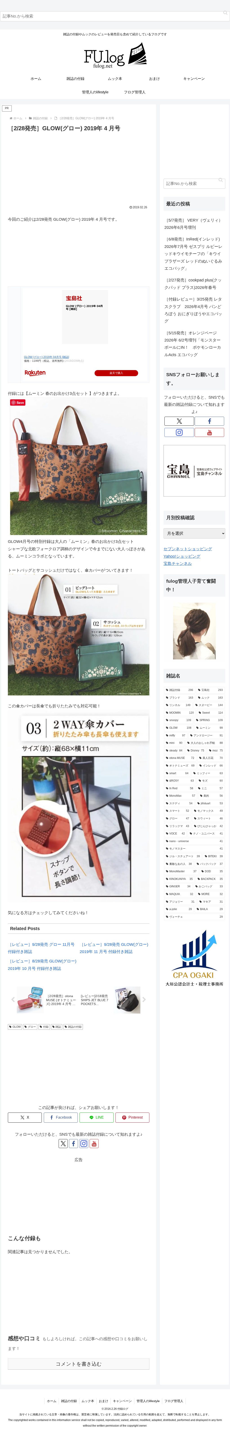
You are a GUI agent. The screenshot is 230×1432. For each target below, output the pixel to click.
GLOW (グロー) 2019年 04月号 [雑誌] (46, 357)
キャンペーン (122, 1401)
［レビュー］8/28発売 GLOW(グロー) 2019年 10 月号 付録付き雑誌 (42, 965)
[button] (225, 12)
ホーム (51, 1401)
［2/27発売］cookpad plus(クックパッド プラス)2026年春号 (193, 284)
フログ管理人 (173, 1401)
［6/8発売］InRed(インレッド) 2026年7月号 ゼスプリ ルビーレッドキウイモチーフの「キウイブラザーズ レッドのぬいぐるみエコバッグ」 (193, 254)
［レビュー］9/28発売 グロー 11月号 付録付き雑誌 (41, 948)
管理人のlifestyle (148, 1401)
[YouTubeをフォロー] (94, 1143)
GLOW (17, 1026)
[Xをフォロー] (63, 1143)
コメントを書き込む (79, 1364)
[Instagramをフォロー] (83, 1143)
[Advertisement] (78, 166)
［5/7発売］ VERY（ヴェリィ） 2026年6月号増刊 (193, 224)
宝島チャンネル (178, 563)
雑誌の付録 (75, 1026)
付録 (46, 1026)
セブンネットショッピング (188, 549)
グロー (32, 1026)
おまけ (103, 1401)
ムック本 (88, 1401)
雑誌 (58, 1026)
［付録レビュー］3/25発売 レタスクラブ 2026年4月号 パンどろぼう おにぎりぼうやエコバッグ (193, 310)
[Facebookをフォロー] (73, 1143)
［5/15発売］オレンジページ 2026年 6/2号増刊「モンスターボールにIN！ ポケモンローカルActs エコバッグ (192, 344)
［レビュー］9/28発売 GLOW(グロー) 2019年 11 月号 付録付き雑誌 (114, 948)
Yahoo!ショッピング (182, 556)
